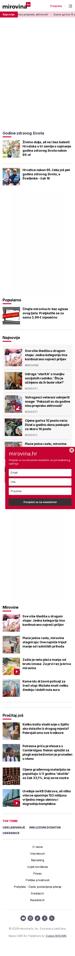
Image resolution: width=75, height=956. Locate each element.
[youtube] (23, 918)
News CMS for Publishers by (37, 936)
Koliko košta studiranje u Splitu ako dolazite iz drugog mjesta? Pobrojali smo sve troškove (45, 729)
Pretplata (56, 6)
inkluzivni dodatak (45, 827)
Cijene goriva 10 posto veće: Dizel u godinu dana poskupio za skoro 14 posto (47, 425)
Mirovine (32, 365)
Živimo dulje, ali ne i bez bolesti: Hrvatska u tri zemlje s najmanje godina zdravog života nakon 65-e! (46, 148)
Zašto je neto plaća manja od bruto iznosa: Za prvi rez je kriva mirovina (46, 664)
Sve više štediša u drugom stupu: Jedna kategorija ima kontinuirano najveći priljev (46, 355)
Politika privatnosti (37, 880)
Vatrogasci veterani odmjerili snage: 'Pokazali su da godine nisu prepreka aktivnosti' (47, 401)
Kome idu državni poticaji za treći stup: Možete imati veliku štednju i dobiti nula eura (45, 685)
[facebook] (44, 918)
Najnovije (11, 337)
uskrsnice (11, 833)
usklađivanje (14, 827)
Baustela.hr (37, 900)
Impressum (37, 853)
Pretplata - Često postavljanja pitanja (37, 886)
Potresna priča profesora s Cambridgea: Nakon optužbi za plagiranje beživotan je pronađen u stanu (47, 752)
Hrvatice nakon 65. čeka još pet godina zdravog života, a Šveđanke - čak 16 (46, 174)
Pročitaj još (13, 715)
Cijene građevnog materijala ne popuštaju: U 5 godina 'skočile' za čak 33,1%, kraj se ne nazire (46, 774)
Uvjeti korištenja (37, 867)
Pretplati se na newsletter (40, 502)
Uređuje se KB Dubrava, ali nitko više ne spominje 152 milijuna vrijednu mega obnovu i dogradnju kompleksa (46, 797)
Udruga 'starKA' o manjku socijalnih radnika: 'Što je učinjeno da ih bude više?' (44, 378)
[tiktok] (37, 918)
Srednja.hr (37, 893)
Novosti (31, 388)
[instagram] (30, 918)
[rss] (52, 918)
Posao (37, 873)
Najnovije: (9, 14)
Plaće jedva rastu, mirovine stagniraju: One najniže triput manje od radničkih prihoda (44, 642)
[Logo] (17, 5)
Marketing (37, 860)
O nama (37, 847)
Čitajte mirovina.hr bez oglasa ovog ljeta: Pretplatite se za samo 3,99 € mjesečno (45, 313)
